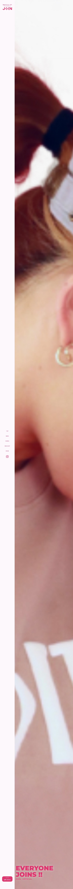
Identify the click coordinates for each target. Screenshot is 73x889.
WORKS (7, 441)
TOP (7, 431)
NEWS (7, 436)
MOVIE (7, 451)
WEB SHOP (7, 446)
